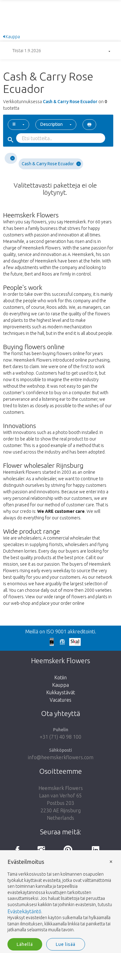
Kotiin (60, 677)
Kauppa (12, 36)
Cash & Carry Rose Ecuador (48, 163)
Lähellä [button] (25, 944)
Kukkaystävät (60, 692)
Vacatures (60, 700)
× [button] (111, 861)
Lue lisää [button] (65, 944)
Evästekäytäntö (24, 911)
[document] (60, 896)
